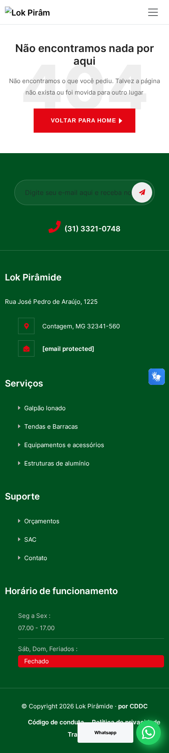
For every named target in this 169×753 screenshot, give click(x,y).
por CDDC (133, 706)
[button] (148, 732)
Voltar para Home (83, 120)
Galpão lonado (45, 408)
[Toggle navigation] (153, 12)
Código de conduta (56, 722)
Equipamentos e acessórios (64, 445)
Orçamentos (41, 521)
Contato (35, 558)
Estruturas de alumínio (56, 463)
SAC (30, 539)
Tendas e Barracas (51, 426)
